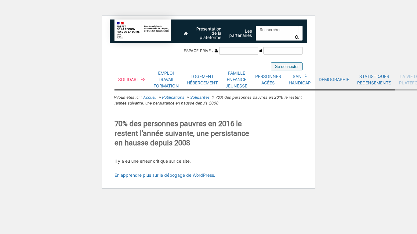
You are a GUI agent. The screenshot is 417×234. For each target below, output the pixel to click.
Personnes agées (268, 79)
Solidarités (132, 79)
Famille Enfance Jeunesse (236, 79)
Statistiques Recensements (374, 79)
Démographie (334, 79)
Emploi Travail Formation (166, 79)
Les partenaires (240, 33)
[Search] (297, 37)
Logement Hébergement (202, 79)
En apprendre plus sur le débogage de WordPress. (164, 175)
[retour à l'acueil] (142, 29)
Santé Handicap (300, 79)
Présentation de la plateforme (208, 33)
